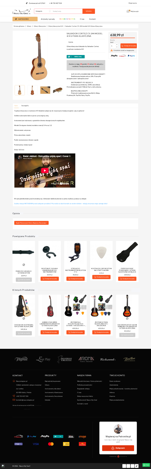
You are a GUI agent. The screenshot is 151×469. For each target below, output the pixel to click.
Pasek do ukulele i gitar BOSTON (24, 272)
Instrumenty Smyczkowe (54, 396)
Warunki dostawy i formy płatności (89, 381)
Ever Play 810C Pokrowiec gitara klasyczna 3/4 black (127, 270)
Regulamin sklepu (83, 389)
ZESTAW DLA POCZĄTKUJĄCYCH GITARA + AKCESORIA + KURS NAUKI (75, 324)
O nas (82, 19)
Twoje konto (117, 375)
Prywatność (38, 405)
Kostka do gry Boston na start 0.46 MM (101, 269)
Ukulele (47, 400)
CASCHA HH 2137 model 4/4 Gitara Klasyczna (23, 325)
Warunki (27, 409)
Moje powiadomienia (117, 400)
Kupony (112, 396)
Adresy (112, 392)
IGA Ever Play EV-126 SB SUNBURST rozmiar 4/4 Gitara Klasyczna (127, 326)
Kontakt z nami (82, 404)
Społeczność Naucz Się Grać (87, 400)
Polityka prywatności (84, 385)
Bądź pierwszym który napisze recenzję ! (31, 223)
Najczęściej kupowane (52, 381)
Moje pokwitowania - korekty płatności (123, 389)
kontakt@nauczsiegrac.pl (25, 400)
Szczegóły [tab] (25, 105)
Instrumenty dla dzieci (53, 389)
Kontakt (92, 19)
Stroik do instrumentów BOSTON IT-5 (75, 270)
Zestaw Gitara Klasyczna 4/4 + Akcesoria (101, 324)
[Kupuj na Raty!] (86, 56)
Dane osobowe (115, 381)
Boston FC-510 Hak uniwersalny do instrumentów (50, 270)
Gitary (47, 385)
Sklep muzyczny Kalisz (85, 396)
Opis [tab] (16, 105)
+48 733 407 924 (22, 396)
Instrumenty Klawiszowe (54, 392)
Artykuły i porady (48, 19)
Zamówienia (114, 385)
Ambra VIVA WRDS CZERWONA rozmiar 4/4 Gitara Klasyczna (50, 324)
